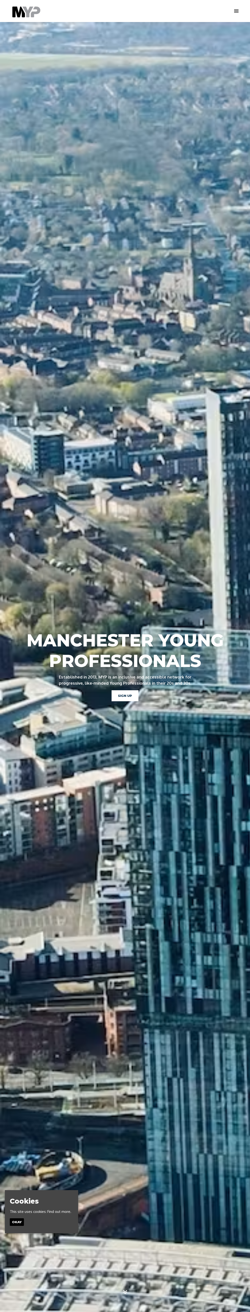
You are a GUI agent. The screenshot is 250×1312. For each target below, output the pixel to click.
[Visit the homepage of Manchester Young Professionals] (26, 11)
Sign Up (125, 696)
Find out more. (59, 1211)
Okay (17, 1222)
